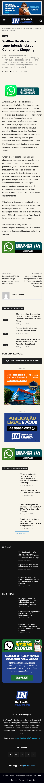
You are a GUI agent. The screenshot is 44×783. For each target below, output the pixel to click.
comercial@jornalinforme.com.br (27, 738)
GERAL (9, 28)
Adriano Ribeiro (10, 72)
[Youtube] (33, 754)
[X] (17, 78)
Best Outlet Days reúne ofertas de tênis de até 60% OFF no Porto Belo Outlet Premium (28, 342)
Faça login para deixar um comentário (22, 361)
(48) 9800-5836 (29, 766)
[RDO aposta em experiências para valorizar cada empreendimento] (9, 615)
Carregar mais (21, 533)
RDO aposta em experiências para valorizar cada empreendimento (29, 613)
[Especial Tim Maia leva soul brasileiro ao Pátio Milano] (8, 331)
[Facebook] (12, 78)
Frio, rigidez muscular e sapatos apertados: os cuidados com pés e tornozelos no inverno (27, 602)
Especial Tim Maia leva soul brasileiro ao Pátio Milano (30, 491)
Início (4, 28)
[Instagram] (16, 754)
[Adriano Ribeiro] (6, 295)
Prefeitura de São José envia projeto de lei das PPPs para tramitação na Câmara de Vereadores (33, 281)
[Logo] (22, 21)
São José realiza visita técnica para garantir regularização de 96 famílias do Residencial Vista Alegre (29, 478)
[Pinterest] (23, 78)
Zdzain (38, 776)
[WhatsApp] (28, 78)
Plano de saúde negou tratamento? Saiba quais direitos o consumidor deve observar (29, 627)
